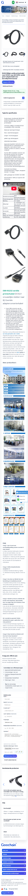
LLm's (12, 885)
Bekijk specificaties (8, 86)
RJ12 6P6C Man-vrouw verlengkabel (11, 66)
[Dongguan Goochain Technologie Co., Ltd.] (2, 2)
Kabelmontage (14, 16)
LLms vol (16, 885)
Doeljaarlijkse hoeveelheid (13, 725)
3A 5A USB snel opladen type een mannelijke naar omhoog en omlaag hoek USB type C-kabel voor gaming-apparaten (13, 790)
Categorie (8, 16)
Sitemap (8, 885)
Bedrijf (8, 702)
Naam (5, 696)
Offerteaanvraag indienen (10, 756)
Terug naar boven (13, 889)
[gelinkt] (6, 889)
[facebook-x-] (4, 889)
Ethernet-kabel (22, 16)
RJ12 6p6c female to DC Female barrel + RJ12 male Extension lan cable (13, 62)
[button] (13, 11)
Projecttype (6, 719)
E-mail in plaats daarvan (10, 760)
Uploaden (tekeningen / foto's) (11, 746)
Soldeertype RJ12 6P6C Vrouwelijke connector (13, 69)
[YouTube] (2, 889)
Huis (3, 16)
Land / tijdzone (10, 713)
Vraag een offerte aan (8, 82)
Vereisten (6, 731)
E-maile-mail (7, 708)
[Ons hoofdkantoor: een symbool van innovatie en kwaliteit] (14, 9)
